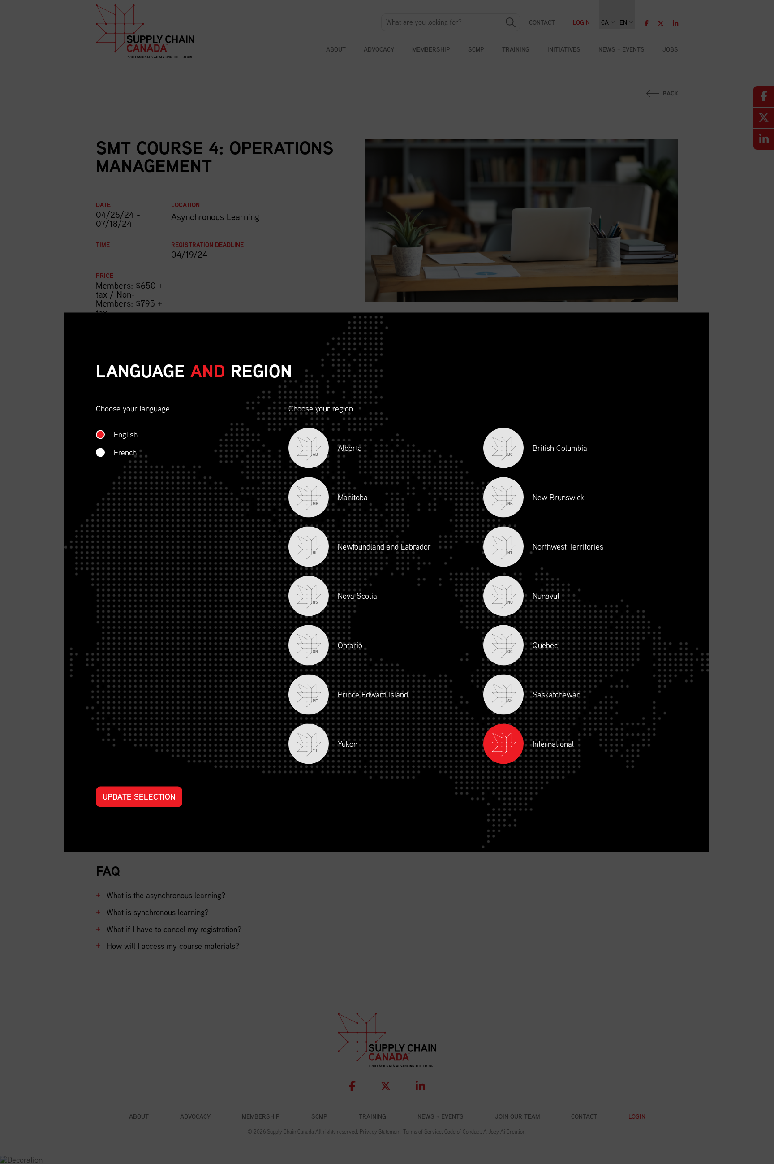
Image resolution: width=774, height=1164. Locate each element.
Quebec (532, 646)
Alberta (337, 449)
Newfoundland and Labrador (372, 548)
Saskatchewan (543, 695)
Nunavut (533, 597)
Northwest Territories (555, 548)
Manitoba (340, 498)
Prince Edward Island (360, 695)
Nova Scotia (345, 597)
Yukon (335, 745)
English (126, 434)
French (125, 452)
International (553, 743)
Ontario (337, 646)
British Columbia (547, 449)
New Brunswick (545, 498)
